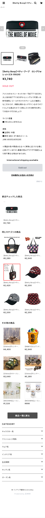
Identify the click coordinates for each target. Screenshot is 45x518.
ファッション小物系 (9, 439)
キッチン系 (6, 470)
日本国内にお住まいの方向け (22, 175)
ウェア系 (5, 447)
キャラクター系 (8, 431)
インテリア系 (7, 454)
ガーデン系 (6, 477)
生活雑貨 (5, 462)
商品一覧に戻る (22, 415)
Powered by (19, 494)
